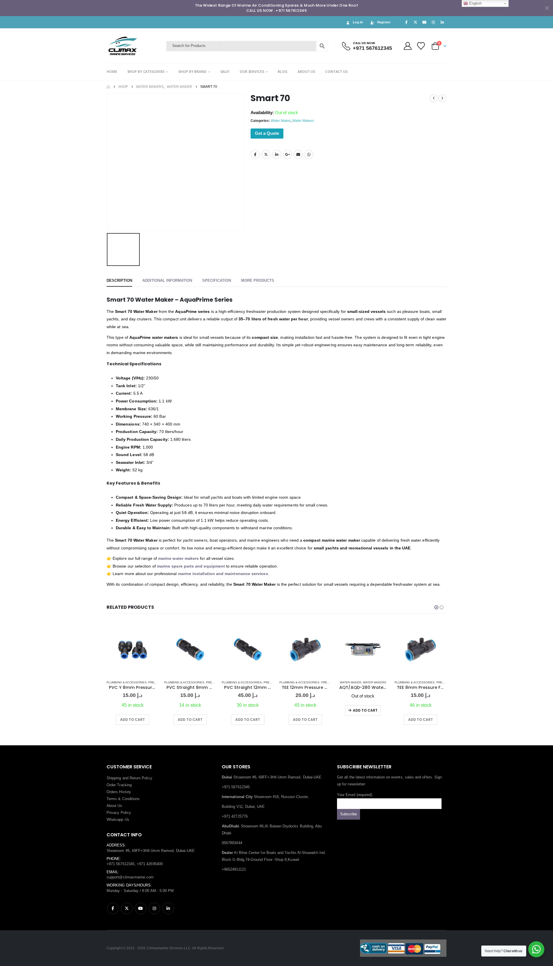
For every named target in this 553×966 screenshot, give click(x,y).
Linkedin (168, 908)
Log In (358, 22)
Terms (112, 799)
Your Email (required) (354, 795)
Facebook (255, 154)
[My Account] (407, 46)
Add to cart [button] (132, 719)
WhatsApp (308, 154)
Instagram (154, 908)
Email (298, 154)
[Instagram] (433, 22)
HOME (112, 71)
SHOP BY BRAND (192, 71)
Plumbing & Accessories (127, 682)
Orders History (119, 792)
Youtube (140, 908)
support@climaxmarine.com (130, 877)
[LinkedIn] (442, 22)
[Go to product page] (132, 649)
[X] (415, 22)
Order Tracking (119, 785)
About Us (114, 806)
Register (384, 22)
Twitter (265, 154)
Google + (287, 154)
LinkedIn (276, 154)
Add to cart (365, 710)
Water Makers (303, 121)
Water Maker (281, 121)
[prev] (434, 98)
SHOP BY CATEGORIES (146, 71)
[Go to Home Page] (108, 86)
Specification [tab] (216, 280)
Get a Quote (267, 133)
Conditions (131, 799)
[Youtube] (424, 22)
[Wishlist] (421, 46)
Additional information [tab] (167, 280)
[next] (442, 98)
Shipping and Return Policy (129, 778)
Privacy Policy (119, 812)
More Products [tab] (257, 280)
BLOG (282, 71)
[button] (436, 607)
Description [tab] (119, 280)
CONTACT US (336, 71)
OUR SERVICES (252, 71)
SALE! (225, 71)
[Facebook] (406, 22)
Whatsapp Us (118, 819)
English (475, 3)
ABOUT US (306, 71)
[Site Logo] (135, 46)
